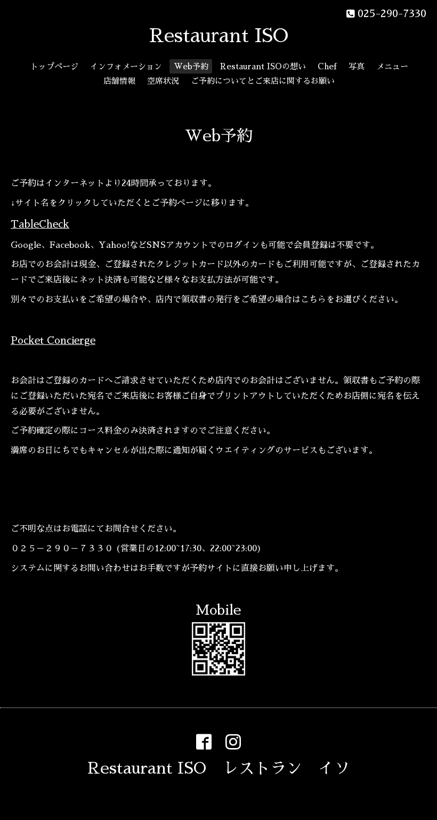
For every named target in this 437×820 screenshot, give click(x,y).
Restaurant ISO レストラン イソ (218, 768)
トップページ (54, 66)
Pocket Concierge (53, 340)
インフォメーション (126, 66)
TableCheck (40, 224)
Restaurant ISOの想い (263, 66)
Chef (327, 66)
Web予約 (191, 66)
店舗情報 (119, 81)
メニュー (392, 66)
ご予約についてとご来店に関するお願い (263, 81)
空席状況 (163, 81)
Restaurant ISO (218, 35)
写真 (357, 66)
